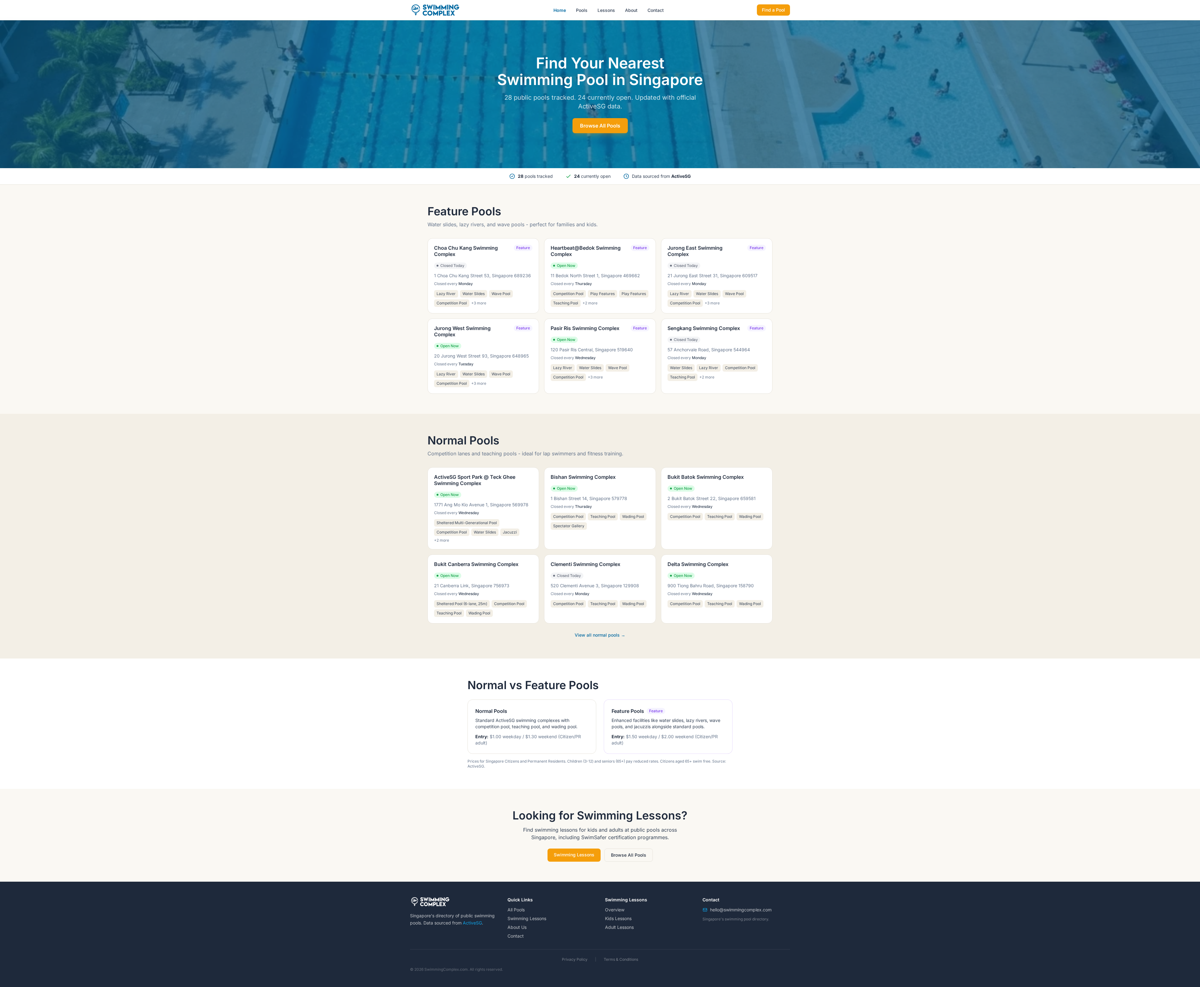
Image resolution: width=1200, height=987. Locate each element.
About (631, 10)
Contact (656, 10)
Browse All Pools (600, 126)
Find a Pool (773, 10)
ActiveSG (472, 922)
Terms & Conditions (621, 959)
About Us (517, 927)
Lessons (606, 10)
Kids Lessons (618, 918)
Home (559, 10)
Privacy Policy (575, 959)
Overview (614, 909)
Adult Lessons (619, 927)
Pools (582, 10)
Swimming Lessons (574, 854)
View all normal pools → (600, 635)
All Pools (516, 909)
